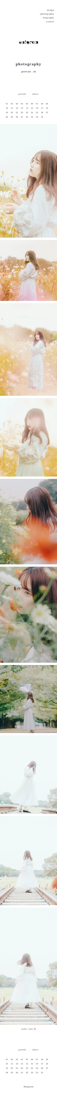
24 (32, 112)
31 (22, 117)
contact (50, 21)
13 (22, 108)
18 (47, 108)
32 (27, 117)
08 (42, 104)
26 (42, 112)
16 (37, 108)
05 (27, 104)
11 (12, 108)
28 (7, 117)
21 (17, 112)
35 (42, 117)
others (35, 94)
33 (32, 117)
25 (37, 112)
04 (22, 104)
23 (27, 112)
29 (12, 117)
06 (32, 104)
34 (37, 117)
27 (47, 112)
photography (47, 14)
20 (12, 112)
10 (7, 108)
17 (42, 108)
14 (27, 108)
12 (17, 108)
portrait (22, 94)
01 (7, 104)
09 (47, 104)
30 (17, 117)
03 (17, 104)
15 (32, 108)
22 (22, 112)
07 (37, 104)
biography (48, 18)
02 (12, 104)
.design (50, 10)
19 (7, 112)
